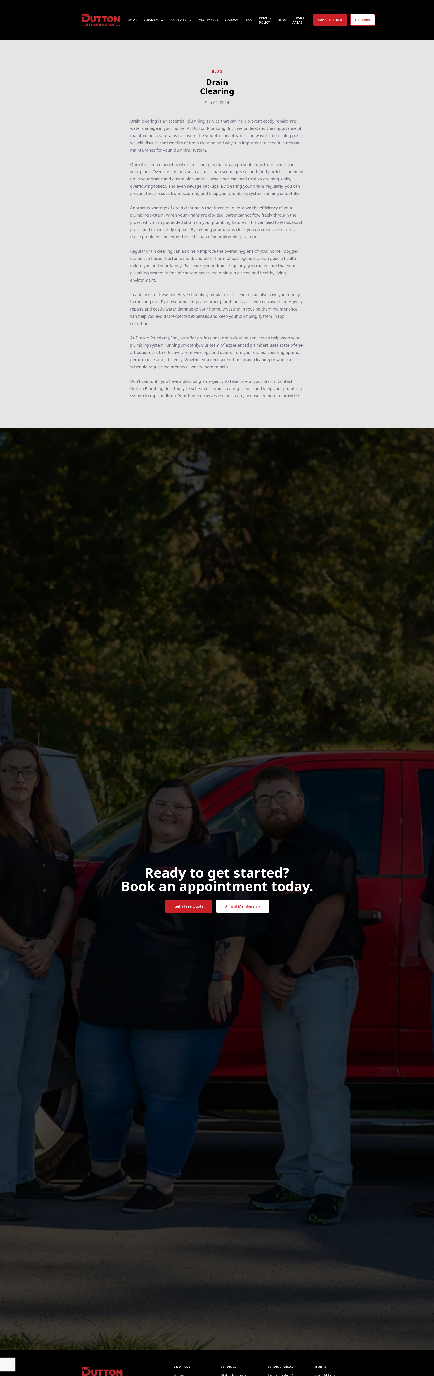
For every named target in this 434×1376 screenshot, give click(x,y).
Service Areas (298, 20)
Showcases (208, 20)
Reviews (231, 20)
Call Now (362, 19)
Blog (282, 20)
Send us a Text (330, 19)
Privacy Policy (265, 20)
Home (132, 20)
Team (248, 20)
